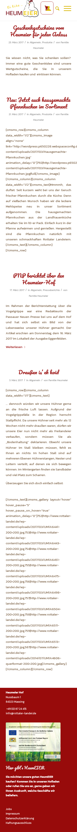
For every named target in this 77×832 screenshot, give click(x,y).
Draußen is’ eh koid (38, 372)
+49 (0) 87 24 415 (16, 709)
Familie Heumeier (38, 296)
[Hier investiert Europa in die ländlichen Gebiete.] (33, 742)
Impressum (13, 814)
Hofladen (53, 781)
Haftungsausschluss (18, 823)
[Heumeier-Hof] (32, 8)
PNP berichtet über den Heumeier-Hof (38, 279)
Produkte (47, 42)
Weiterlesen (14, 347)
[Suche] (55, 8)
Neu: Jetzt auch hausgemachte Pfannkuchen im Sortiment (38, 103)
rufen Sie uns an (22, 786)
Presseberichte (51, 290)
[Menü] (65, 8)
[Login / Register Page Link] (46, 8)
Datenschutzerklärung (20, 818)
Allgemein (35, 42)
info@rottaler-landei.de (21, 713)
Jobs (9, 809)
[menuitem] (46, 8)
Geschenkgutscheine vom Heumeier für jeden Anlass (38, 31)
